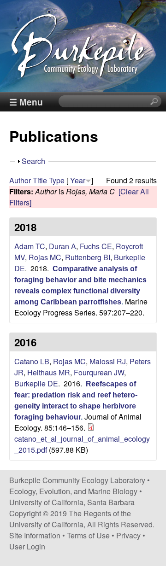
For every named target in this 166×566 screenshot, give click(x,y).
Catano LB (31, 361)
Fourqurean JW (99, 372)
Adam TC (29, 246)
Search (33, 161)
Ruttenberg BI (87, 257)
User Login (27, 546)
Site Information (34, 535)
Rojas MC (45, 257)
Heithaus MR (48, 372)
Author (20, 180)
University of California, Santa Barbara (72, 502)
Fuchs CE (96, 246)
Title (40, 180)
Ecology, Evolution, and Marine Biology (73, 491)
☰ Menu (26, 101)
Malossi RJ (107, 361)
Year (77, 180)
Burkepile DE (36, 383)
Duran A (62, 246)
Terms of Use (88, 535)
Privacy (128, 535)
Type (57, 180)
